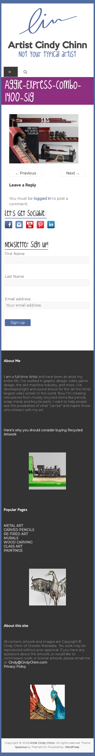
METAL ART (13, 526)
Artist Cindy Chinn (47, 45)
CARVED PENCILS (19, 530)
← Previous (25, 173)
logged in (42, 198)
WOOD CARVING (18, 542)
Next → (73, 173)
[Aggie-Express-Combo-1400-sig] (43, 117)
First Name (15, 254)
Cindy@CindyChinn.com (28, 662)
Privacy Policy (15, 666)
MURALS (11, 538)
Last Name (14, 276)
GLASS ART (13, 546)
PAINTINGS (13, 550)
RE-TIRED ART (16, 534)
